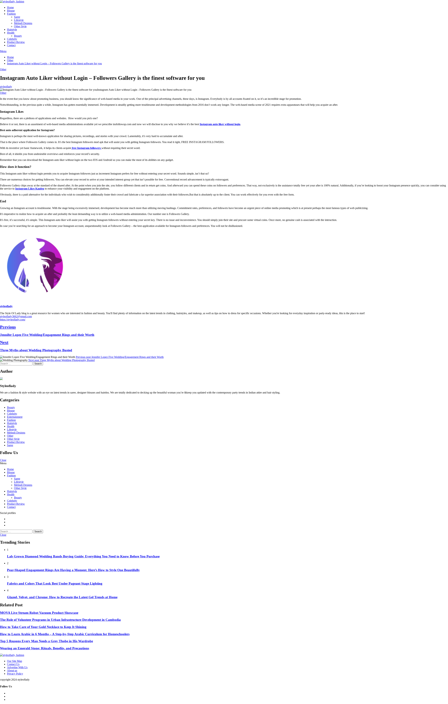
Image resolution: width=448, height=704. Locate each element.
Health (10, 32)
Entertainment (14, 416)
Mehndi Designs (23, 23)
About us (12, 670)
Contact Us (13, 664)
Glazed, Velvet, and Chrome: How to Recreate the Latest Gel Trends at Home (62, 597)
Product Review (16, 42)
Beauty (18, 35)
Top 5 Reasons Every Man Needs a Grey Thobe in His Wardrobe (46, 641)
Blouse (11, 10)
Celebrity (12, 38)
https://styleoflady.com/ (12, 319)
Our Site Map (14, 661)
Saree (17, 16)
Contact (11, 45)
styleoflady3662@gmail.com (16, 316)
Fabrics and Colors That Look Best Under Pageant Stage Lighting (54, 583)
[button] (224, 51)
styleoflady (6, 86)
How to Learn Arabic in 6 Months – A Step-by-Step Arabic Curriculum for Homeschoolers (65, 634)
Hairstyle (12, 29)
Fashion (11, 13)
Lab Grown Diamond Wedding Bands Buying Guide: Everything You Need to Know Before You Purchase (83, 556)
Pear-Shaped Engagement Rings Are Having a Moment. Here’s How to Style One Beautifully (73, 570)
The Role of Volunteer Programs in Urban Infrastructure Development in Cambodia (60, 620)
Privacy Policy (15, 673)
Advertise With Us (17, 667)
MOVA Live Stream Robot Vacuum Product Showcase (39, 613)
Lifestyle (19, 20)
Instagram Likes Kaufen (29, 188)
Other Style (20, 26)
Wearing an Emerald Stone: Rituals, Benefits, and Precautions (44, 648)
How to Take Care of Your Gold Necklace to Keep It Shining (43, 627)
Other (3, 69)
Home (10, 7)
